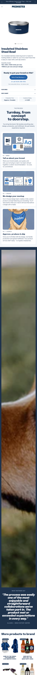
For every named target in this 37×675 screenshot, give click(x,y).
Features (4, 89)
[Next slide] (35, 2)
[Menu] (2, 7)
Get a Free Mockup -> (18, 77)
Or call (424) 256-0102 (18, 81)
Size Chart (4, 93)
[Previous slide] (2, 2)
